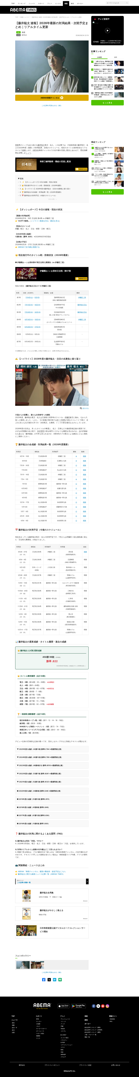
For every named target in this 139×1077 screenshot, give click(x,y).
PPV (111, 1021)
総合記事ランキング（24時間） (94, 1030)
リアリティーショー (66, 1045)
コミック (63, 1021)
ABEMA (36, 150)
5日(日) (37, 297)
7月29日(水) (29, 312)
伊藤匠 (67, 417)
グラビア (63, 1057)
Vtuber (63, 1028)
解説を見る (54, 221)
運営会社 (22, 1065)
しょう (28, 153)
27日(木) (38, 327)
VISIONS (112, 1019)
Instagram (107, 1006)
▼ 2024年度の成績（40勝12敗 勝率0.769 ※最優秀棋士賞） (40, 757)
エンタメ (58, 3)
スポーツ (41, 3)
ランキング (21, 3)
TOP (13, 3)
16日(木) (37, 305)
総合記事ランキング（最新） (93, 1027)
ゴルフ (38, 1026)
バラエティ (64, 1040)
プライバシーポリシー (52, 1065)
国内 (13, 1023)
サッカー (38, 1021)
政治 (13, 1030)
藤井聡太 (24, 35)
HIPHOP (63, 1054)
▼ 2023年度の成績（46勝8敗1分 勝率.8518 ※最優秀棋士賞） (40, 765)
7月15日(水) (29, 305)
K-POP (63, 1042)
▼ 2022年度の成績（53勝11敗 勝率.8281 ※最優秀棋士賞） (39, 774)
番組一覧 (87, 1037)
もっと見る (107, 103)
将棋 (66, 3)
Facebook (94, 1006)
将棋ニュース (24, 17)
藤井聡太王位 (82, 305)
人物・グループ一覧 (90, 1034)
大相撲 (38, 1024)
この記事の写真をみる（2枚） (52, 105)
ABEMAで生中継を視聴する (29, 247)
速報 (24, 150)
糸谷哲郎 (40, 431)
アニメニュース (65, 1019)
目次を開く (51, 199)
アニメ (49, 3)
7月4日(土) (29, 297)
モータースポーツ (41, 1028)
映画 (62, 1049)
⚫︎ (76, 456)
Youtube (103, 1006)
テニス (38, 1038)
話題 (13, 1032)
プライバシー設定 (85, 1065)
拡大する (86, 408)
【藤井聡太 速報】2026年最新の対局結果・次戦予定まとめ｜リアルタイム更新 (56, 17)
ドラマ (63, 1047)
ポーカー (80, 3)
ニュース (32, 3)
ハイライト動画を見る (40, 221)
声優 (62, 1026)
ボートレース (40, 1031)
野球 (37, 1019)
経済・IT (14, 1027)
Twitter (98, 1006)
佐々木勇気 (61, 420)
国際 (13, 1025)
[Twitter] (48, 979)
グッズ (63, 1024)
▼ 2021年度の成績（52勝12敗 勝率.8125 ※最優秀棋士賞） (39, 782)
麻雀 (72, 3)
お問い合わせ (115, 1065)
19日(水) (38, 319)
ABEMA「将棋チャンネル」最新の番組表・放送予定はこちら (42, 871)
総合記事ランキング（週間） (93, 1032)
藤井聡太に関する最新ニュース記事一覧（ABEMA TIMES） (41, 874)
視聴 (84, 456)
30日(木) (38, 312)
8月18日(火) (29, 319)
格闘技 (38, 1036)
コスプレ (63, 1031)
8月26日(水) (29, 327)
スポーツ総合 (40, 1033)
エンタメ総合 (65, 1037)
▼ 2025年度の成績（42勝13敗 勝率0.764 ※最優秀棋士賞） (40, 749)
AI (79, 431)
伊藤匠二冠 (82, 297)
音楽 (62, 1052)
